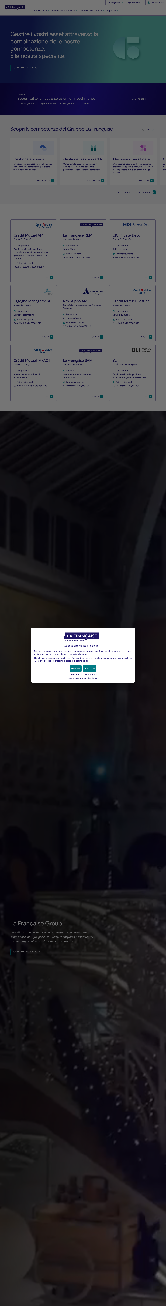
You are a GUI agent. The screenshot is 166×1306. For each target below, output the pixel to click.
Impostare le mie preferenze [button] (83, 674)
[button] (89, 668)
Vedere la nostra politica (83, 678)
